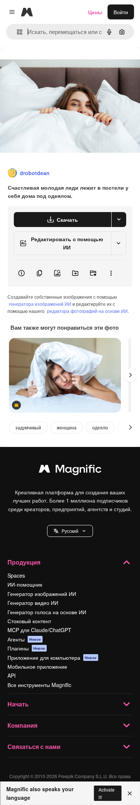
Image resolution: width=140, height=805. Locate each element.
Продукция (23, 562)
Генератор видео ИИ (32, 602)
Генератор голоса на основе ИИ (46, 612)
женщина (67, 427)
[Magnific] (70, 470)
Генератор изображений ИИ (41, 593)
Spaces (16, 575)
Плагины (26, 648)
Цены (95, 12)
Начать (18, 704)
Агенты (24, 639)
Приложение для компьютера (52, 657)
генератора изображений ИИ (40, 304)
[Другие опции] (110, 273)
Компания (22, 725)
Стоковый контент (29, 621)
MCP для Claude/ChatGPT (39, 630)
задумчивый (28, 427)
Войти (120, 12)
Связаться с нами (33, 746)
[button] (70, 531)
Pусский (70, 531)
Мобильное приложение (37, 666)
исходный (50, 64)
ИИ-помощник (24, 584)
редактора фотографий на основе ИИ (87, 311)
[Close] (130, 793)
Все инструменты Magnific (39, 685)
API (11, 675)
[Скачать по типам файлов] (118, 219)
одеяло (100, 427)
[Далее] (130, 375)
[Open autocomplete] (16, 32)
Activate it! (107, 793)
